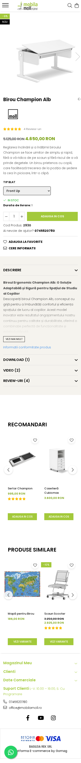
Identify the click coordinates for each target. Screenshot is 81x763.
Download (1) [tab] (16, 359)
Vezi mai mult (14, 339)
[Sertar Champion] (22, 459)
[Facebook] (28, 718)
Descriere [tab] (12, 270)
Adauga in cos (52, 216)
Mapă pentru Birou (21, 614)
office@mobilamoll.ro (25, 708)
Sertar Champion (20, 488)
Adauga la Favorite (26, 242)
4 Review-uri (32, 129)
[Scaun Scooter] (59, 584)
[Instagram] (53, 718)
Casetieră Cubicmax (51, 490)
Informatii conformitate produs (27, 347)
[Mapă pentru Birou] (22, 584)
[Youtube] (40, 718)
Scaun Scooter (54, 614)
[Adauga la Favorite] (35, 440)
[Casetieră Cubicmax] (59, 459)
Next (77, 56)
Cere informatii (22, 248)
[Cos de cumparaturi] (76, 5)
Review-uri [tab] (16, 380)
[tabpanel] (40, 52)
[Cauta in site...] (70, 5)
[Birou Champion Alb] (40, 52)
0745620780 (17, 702)
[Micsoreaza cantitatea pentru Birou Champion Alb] (6, 216)
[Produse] (6, 6)
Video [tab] (11, 370)
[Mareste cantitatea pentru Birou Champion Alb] (22, 216)
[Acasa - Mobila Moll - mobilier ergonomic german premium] (27, 6)
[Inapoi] (78, 99)
